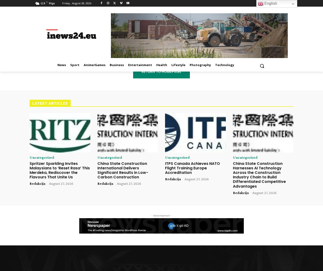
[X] (115, 3)
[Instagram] (108, 3)
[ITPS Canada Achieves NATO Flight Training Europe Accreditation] (195, 133)
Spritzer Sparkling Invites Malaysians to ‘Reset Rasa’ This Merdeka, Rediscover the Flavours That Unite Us (60, 170)
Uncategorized (42, 157)
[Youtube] (128, 3)
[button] (262, 66)
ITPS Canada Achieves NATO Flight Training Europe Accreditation (192, 168)
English (270, 3)
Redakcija (37, 183)
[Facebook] (101, 3)
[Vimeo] (121, 3)
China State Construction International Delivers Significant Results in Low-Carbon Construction (122, 170)
